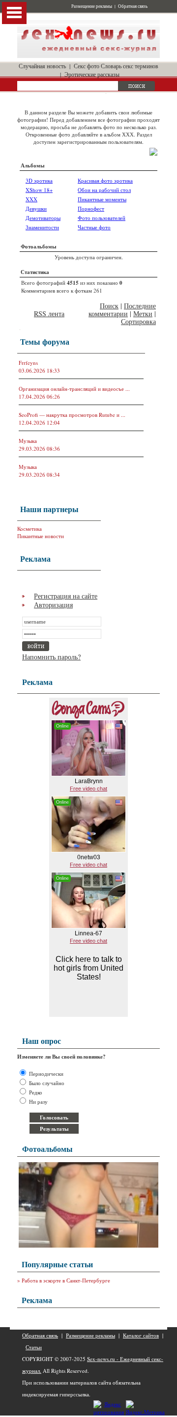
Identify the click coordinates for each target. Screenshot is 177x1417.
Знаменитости (42, 227)
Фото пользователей (101, 217)
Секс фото (86, 66)
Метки (142, 313)
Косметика (29, 528)
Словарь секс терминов (129, 66)
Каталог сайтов (141, 1335)
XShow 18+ (39, 189)
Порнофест (91, 208)
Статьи (34, 1347)
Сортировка (138, 321)
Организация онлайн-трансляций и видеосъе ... (74, 388)
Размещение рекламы (91, 6)
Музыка (28, 440)
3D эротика (39, 180)
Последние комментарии (122, 309)
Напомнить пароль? (51, 656)
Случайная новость (42, 66)
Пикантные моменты (102, 199)
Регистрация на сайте (65, 595)
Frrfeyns (28, 362)
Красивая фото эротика (105, 180)
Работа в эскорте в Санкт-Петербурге (66, 1280)
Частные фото (94, 227)
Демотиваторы (43, 217)
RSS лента (49, 313)
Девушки (36, 208)
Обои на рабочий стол (104, 189)
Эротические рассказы (91, 74)
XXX (31, 199)
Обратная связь (133, 6)
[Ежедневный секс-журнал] (88, 55)
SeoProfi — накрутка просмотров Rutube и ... (72, 414)
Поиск (109, 305)
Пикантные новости (40, 536)
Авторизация (53, 604)
